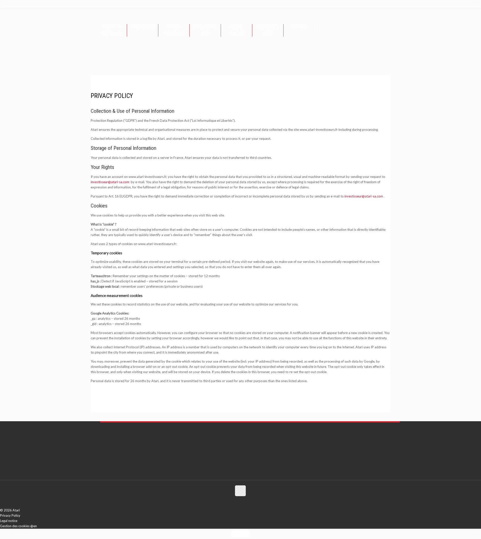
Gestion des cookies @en (18, 526)
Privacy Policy (10, 515)
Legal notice (8, 521)
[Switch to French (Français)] (9, 4)
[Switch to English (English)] (4, 4)
